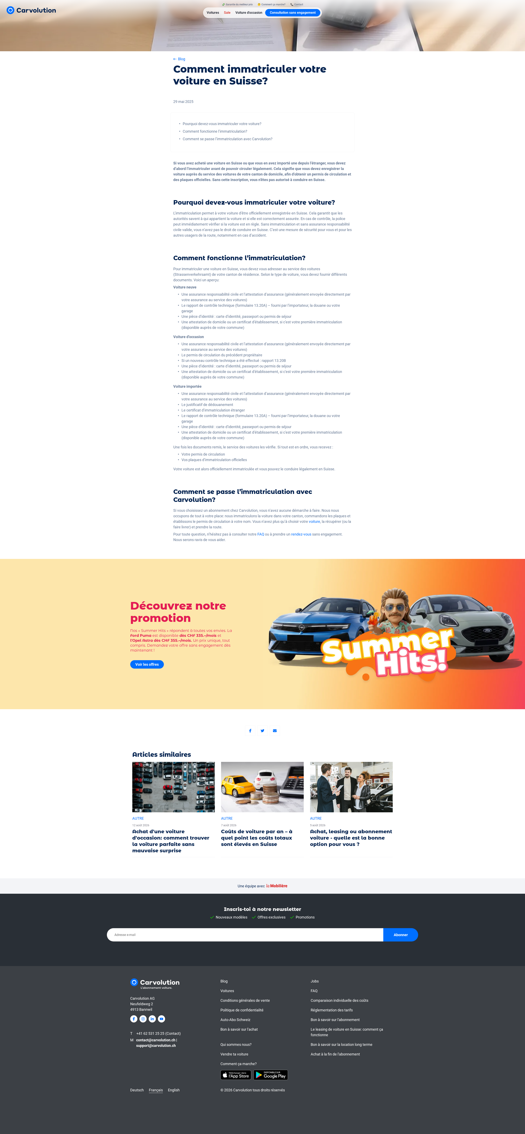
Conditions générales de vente (245, 1000)
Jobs (315, 981)
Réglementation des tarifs (332, 1010)
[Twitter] (262, 731)
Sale (227, 13)
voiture (314, 521)
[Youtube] (161, 1018)
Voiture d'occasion (248, 13)
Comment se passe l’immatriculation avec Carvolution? (228, 139)
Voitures (213, 13)
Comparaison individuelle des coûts (339, 1000)
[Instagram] (143, 1018)
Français (156, 1090)
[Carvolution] (31, 10)
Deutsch (137, 1090)
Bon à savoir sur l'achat (239, 1029)
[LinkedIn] (152, 1018)
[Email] (275, 731)
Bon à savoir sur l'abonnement (335, 1020)
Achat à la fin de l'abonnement (335, 1054)
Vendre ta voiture (234, 1054)
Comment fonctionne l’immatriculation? (215, 131)
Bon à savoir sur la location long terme (341, 1044)
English (174, 1090)
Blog (224, 981)
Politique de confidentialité (242, 1010)
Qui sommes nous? (236, 1044)
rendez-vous (301, 534)
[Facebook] (250, 731)
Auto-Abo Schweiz (235, 1020)
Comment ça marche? (238, 1064)
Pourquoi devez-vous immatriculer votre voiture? (222, 124)
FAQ (260, 534)
